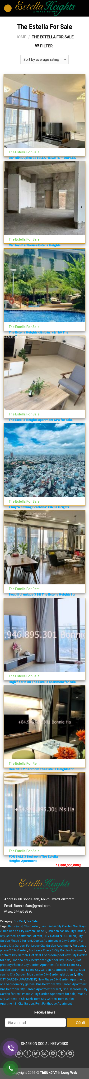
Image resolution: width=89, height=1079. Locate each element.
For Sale (32, 921)
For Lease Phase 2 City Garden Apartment (57, 950)
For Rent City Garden (14, 955)
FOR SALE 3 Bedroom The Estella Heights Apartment (33, 859)
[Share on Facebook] (27, 1053)
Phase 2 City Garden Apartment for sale (48, 994)
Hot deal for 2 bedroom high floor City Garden (43, 960)
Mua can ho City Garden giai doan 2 (51, 974)
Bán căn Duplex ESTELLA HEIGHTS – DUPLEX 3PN (42, 160)
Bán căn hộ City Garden (23, 926)
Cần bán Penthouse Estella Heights (35, 245)
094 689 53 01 (23, 911)
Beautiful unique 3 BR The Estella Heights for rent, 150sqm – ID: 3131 (42, 596)
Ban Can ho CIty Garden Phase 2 (24, 931)
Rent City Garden (45, 999)
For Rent (19, 921)
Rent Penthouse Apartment (53, 1003)
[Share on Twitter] (36, 1053)
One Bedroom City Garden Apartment (61, 984)
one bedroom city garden (17, 984)
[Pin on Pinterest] (53, 1053)
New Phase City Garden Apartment (61, 979)
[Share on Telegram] (70, 1053)
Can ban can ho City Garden (66, 931)
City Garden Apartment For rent (21, 936)
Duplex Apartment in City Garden (55, 940)
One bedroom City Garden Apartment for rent (30, 989)
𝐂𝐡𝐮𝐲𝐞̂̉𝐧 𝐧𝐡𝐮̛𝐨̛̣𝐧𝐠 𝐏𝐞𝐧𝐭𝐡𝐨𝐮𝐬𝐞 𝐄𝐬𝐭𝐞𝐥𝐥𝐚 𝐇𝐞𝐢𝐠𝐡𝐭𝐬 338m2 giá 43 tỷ (39, 509)
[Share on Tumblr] (62, 1053)
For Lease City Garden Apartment (48, 945)
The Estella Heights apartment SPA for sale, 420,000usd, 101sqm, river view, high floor (41, 422)
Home (20, 37)
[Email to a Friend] (44, 1053)
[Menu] (8, 8)
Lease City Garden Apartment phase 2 (52, 969)
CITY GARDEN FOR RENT (59, 936)
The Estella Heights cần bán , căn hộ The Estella (38, 334)
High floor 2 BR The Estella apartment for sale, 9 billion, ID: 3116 (42, 684)
